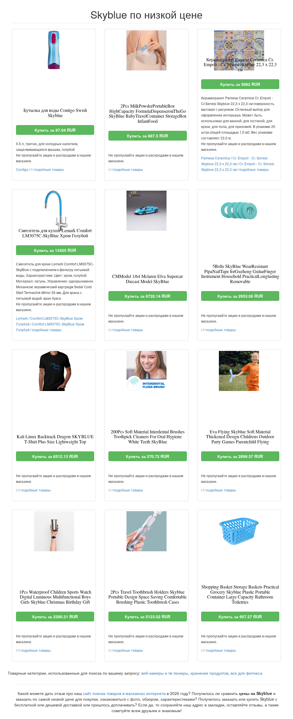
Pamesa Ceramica (215, 157)
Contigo (22, 169)
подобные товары (49, 169)
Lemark (22, 318)
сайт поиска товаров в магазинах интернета (124, 693)
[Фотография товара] (53, 50)
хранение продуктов (209, 673)
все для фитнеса (246, 673)
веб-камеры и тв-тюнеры (164, 673)
